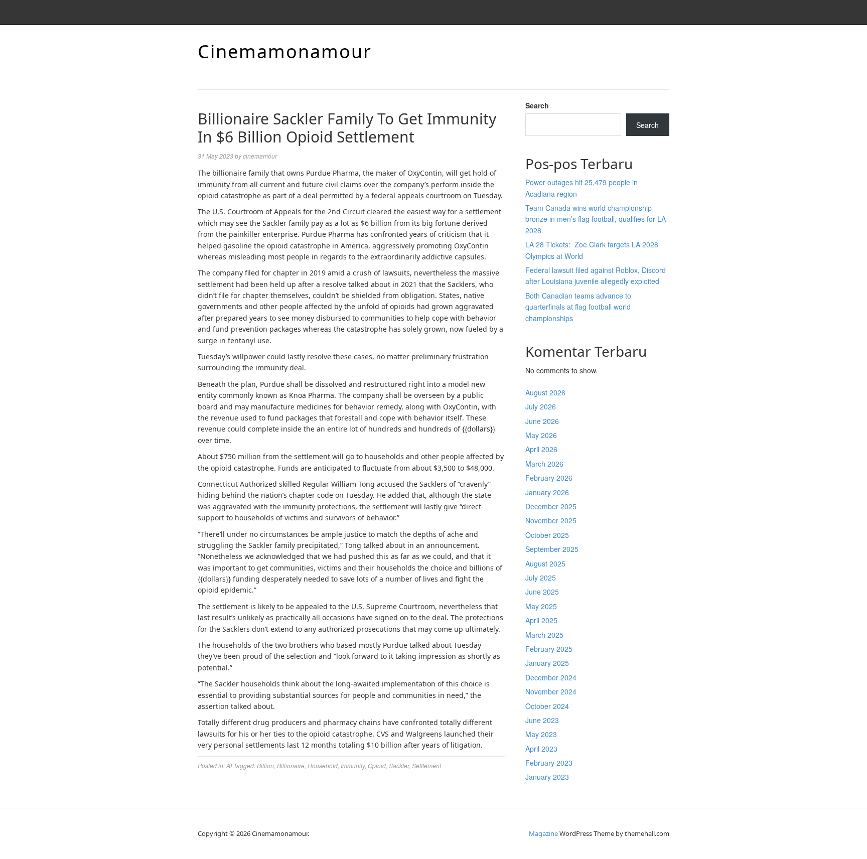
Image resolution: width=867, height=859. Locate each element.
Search (537, 105)
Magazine (543, 833)
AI (229, 765)
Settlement (426, 765)
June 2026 (542, 421)
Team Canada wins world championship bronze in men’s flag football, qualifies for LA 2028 (595, 219)
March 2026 (544, 464)
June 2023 (542, 720)
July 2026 (540, 406)
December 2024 (550, 677)
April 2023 (541, 749)
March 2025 (544, 635)
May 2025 (541, 606)
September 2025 (552, 549)
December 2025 (550, 506)
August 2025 (545, 563)
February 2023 (548, 763)
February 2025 (548, 649)
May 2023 (541, 734)
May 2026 (541, 435)
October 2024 (547, 706)
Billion (265, 765)
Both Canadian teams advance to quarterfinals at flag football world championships (578, 307)
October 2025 (547, 535)
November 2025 (550, 520)
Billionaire (291, 765)
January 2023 (547, 777)
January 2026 (547, 492)
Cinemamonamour (285, 51)
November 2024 (550, 691)
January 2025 (547, 663)
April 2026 (541, 449)
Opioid (377, 765)
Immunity (353, 765)
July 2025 (540, 577)
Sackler (399, 765)
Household (323, 765)
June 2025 (542, 592)
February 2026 (548, 478)
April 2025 (541, 620)
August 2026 (545, 392)
